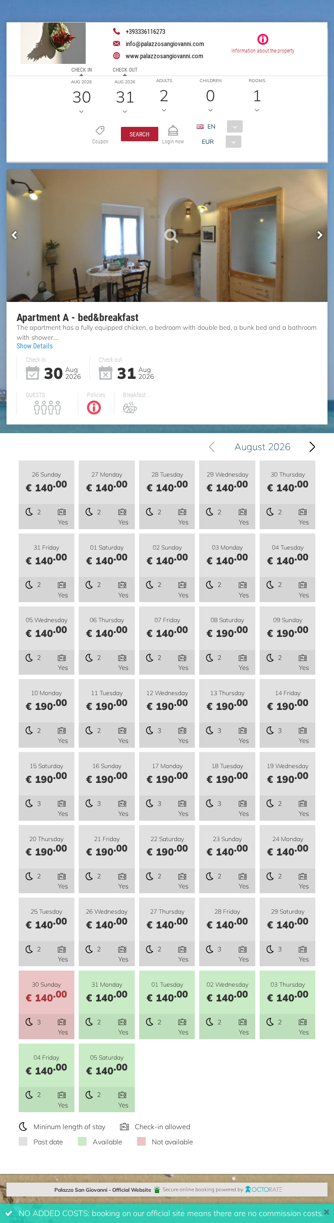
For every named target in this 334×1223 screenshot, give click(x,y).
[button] (139, 134)
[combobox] (223, 126)
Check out (125, 69)
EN (211, 126)
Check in (81, 69)
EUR (208, 141)
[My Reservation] (173, 127)
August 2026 (262, 446)
